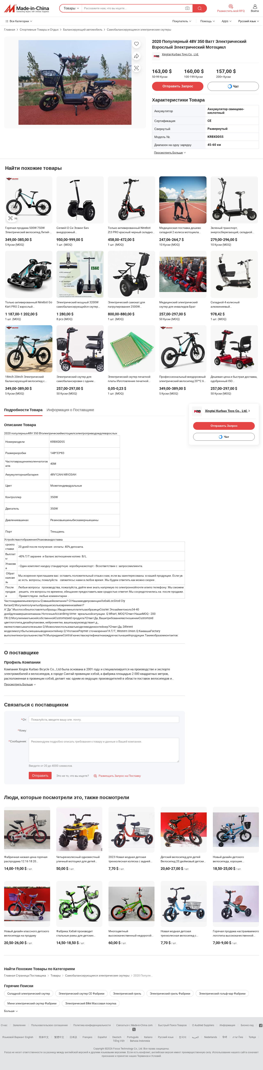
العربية (195, 1037)
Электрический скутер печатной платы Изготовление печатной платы (129, 379)
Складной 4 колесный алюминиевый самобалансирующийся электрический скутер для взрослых (228, 304)
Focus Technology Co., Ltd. (128, 1048)
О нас (4, 1025)
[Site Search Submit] (200, 8)
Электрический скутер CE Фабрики (81, 993)
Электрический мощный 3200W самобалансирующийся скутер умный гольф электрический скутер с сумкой (80, 304)
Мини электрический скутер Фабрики (32, 1003)
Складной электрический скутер (28, 993)
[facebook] (260, 1025)
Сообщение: (18, 741)
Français (87, 1037)
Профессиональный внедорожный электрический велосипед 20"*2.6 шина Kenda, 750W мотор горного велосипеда (182, 379)
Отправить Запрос (178, 86)
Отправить (40, 775)
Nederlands (210, 1037)
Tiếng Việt (119, 1040)
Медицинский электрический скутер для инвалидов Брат (178, 304)
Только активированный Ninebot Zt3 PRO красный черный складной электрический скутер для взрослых (131, 230)
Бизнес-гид (247, 1025)
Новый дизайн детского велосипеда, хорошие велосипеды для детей (228, 861)
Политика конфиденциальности (92, 1025)
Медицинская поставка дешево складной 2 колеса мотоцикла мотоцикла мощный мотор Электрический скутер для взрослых (180, 230)
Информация (227, 1025)
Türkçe (252, 1037)
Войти (255, 11)
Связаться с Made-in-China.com (134, 1025)
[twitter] (134, 1029)
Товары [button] (69, 8)
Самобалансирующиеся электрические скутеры (139, 29)
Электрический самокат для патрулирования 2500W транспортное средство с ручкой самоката (129, 304)
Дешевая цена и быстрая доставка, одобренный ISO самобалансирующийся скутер (234, 379)
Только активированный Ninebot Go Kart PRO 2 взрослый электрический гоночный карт (28, 304)
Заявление (19, 1025)
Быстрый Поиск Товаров (172, 1025)
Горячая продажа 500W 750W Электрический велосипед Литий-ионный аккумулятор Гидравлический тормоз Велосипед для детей (28, 230)
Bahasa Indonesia (140, 1040)
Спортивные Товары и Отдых (39, 29)
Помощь (206, 21)
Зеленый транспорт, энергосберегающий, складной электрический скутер (231, 230)
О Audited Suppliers (203, 1025)
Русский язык (165, 1037)
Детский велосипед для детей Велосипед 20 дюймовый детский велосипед (183, 861)
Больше (9, 1011)
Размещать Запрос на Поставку (117, 776)
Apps (225, 21)
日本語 (73, 1037)
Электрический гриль (127, 993)
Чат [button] (236, 86)
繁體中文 (59, 1037)
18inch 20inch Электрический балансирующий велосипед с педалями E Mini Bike (25, 379)
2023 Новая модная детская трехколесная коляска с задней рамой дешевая (129, 861)
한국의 (182, 1037)
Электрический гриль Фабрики (170, 993)
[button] (187, 8)
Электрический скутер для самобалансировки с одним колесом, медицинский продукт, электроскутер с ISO (78, 379)
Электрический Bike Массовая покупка (90, 1003)
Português (132, 1037)
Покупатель (180, 21)
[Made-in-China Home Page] (26, 8)
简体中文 (44, 1037)
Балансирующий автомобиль (82, 29)
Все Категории (19, 21)
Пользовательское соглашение (49, 1025)
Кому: (23, 730)
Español (102, 1037)
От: (25, 719)
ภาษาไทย (238, 1037)
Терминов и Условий (149, 1055)
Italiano (148, 1037)
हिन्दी (225, 1037)
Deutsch (116, 1037)
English (29, 1037)
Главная (9, 29)
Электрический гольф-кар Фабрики (222, 993)
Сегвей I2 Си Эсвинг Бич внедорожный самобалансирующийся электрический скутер (73, 230)
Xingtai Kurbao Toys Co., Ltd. (180, 54)
